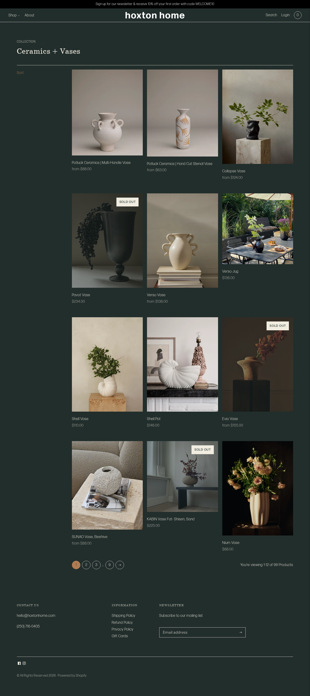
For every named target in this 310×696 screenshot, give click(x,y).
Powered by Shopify (72, 676)
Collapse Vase (233, 171)
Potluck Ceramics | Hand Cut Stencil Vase (180, 164)
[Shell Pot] (182, 364)
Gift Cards (120, 636)
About (29, 15)
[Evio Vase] (257, 364)
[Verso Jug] (257, 228)
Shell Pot (154, 419)
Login (285, 15)
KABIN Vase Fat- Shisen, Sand (171, 519)
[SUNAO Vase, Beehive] (107, 485)
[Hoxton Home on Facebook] (19, 663)
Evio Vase (230, 419)
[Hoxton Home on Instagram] (24, 663)
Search (271, 15)
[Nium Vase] (257, 488)
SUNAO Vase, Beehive (90, 537)
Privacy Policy (122, 629)
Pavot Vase (81, 295)
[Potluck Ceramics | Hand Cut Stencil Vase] (182, 113)
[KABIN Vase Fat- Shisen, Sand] (182, 476)
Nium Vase (231, 543)
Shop (12, 15)
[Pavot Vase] (107, 240)
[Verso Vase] (182, 240)
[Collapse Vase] (257, 117)
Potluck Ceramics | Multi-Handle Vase (101, 163)
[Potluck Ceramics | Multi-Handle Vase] (107, 112)
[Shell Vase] (107, 364)
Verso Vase (156, 295)
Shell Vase (80, 419)
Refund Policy (122, 622)
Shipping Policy (123, 615)
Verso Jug (230, 271)
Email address (173, 628)
